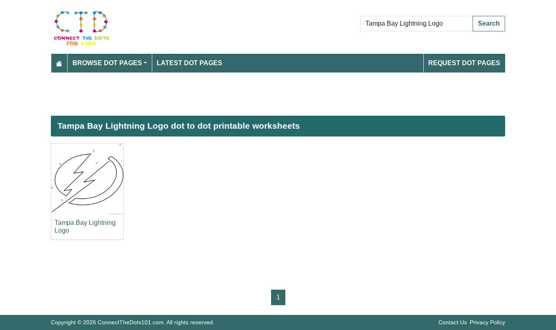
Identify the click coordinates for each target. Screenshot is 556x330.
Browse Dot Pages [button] (107, 62)
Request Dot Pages (464, 62)
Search (489, 23)
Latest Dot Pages (189, 62)
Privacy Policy (487, 322)
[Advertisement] (278, 94)
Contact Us (452, 322)
